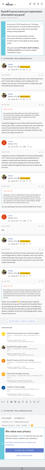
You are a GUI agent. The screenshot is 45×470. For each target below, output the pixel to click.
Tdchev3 (9, 335)
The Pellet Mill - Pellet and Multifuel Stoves (26, 335)
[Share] (39, 75)
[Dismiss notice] (41, 24)
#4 (42, 186)
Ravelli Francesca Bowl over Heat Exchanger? (23, 333)
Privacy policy (8, 425)
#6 (42, 249)
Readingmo (10, 362)
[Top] (29, 425)
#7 (42, 281)
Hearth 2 (20, 418)
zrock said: (6, 191)
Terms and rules (21, 422)
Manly (4, 18)
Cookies (7, 418)
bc (31, 147)
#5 (42, 226)
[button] (3, 4)
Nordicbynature (14, 380)
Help (18, 425)
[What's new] (38, 3)
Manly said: (6, 109)
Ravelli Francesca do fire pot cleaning (20, 360)
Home (24, 425)
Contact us (7, 422)
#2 (42, 105)
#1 (42, 75)
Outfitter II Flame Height (16, 387)
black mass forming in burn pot (18, 373)
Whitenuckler (13, 394)
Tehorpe (9, 389)
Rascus (11, 340)
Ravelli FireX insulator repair (17, 347)
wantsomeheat (11, 375)
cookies (20, 436)
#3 (42, 152)
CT (30, 69)
